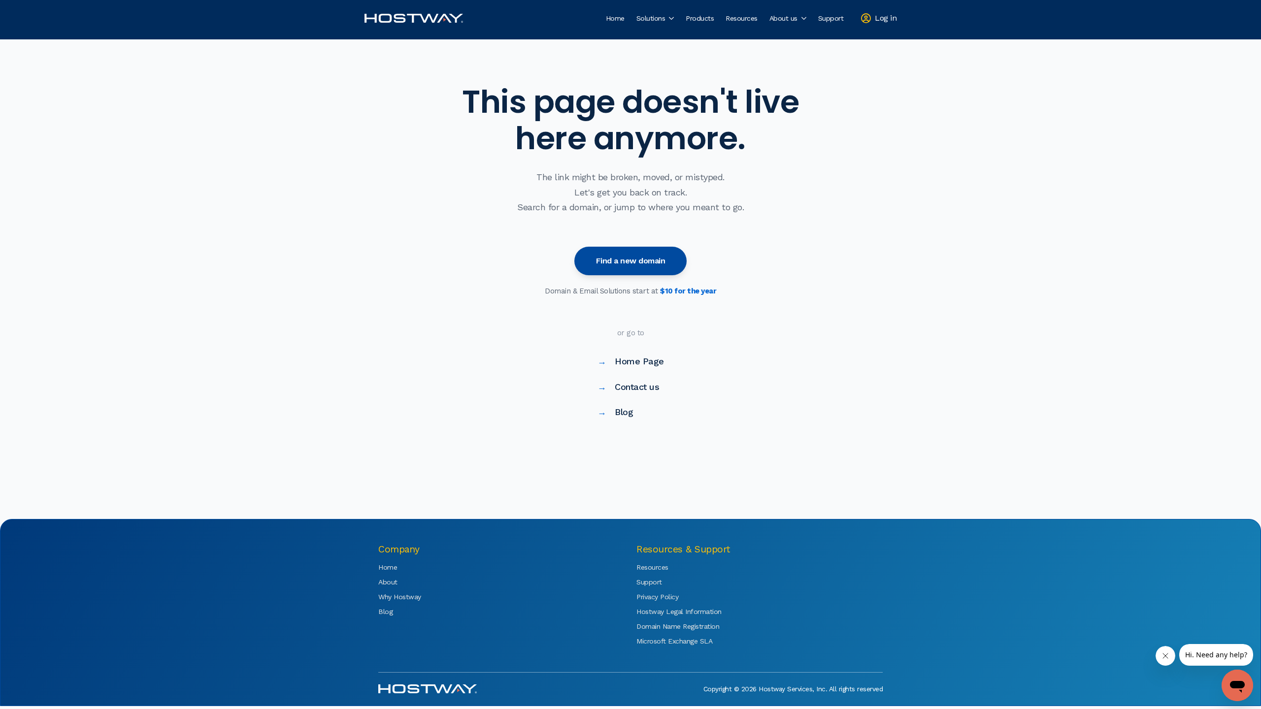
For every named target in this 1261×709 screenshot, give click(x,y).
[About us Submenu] (804, 18)
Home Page (630, 361)
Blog (615, 412)
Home (615, 18)
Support (831, 18)
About (388, 582)
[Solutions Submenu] (672, 18)
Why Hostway (399, 597)
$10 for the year (688, 291)
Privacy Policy (657, 597)
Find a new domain (630, 260)
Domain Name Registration (666, 626)
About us (783, 18)
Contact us (628, 387)
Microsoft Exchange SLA (666, 641)
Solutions (650, 18)
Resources (742, 18)
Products (700, 18)
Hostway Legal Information (666, 611)
